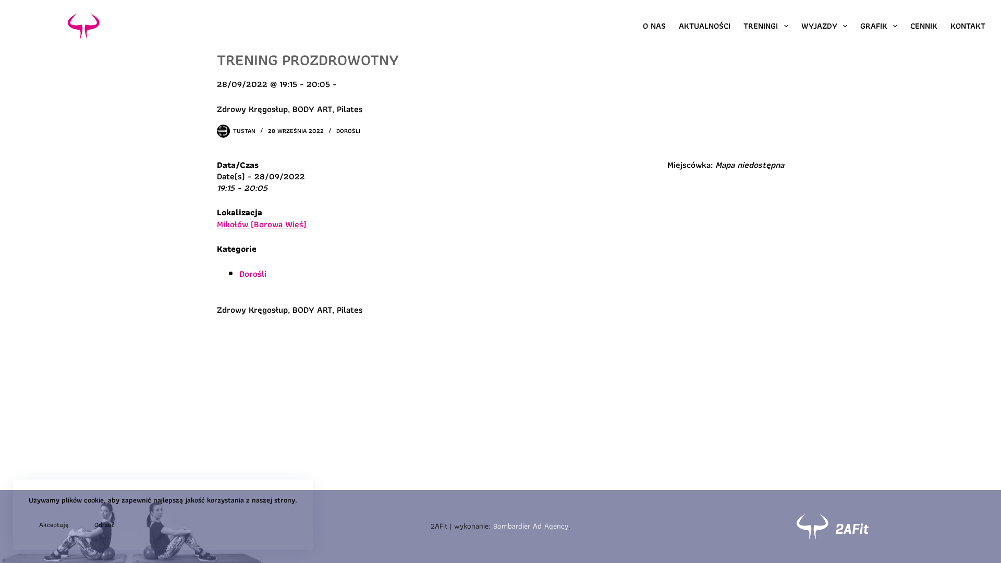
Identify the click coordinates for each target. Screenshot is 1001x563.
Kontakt (967, 25)
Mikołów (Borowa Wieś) (262, 224)
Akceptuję (53, 524)
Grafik (873, 25)
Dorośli (348, 131)
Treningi (760, 25)
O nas (654, 25)
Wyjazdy (819, 25)
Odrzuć (104, 524)
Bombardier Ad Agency (530, 526)
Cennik (923, 25)
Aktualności (704, 25)
